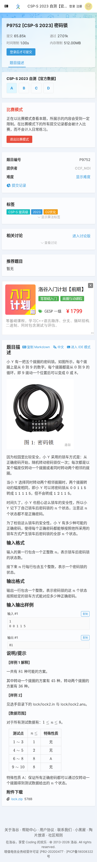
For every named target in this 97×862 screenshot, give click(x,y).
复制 (85, 613)
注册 (79, 6)
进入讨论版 (81, 236)
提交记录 (18, 185)
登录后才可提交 (21, 52)
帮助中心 (29, 829)
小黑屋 (80, 829)
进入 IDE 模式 (80, 347)
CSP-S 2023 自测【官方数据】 (53, 6)
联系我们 (64, 829)
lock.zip (17, 799)
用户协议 (47, 829)
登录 (72, 6)
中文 (60, 347)
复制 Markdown (38, 347)
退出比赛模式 (19, 139)
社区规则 (55, 835)
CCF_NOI (82, 168)
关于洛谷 (12, 829)
